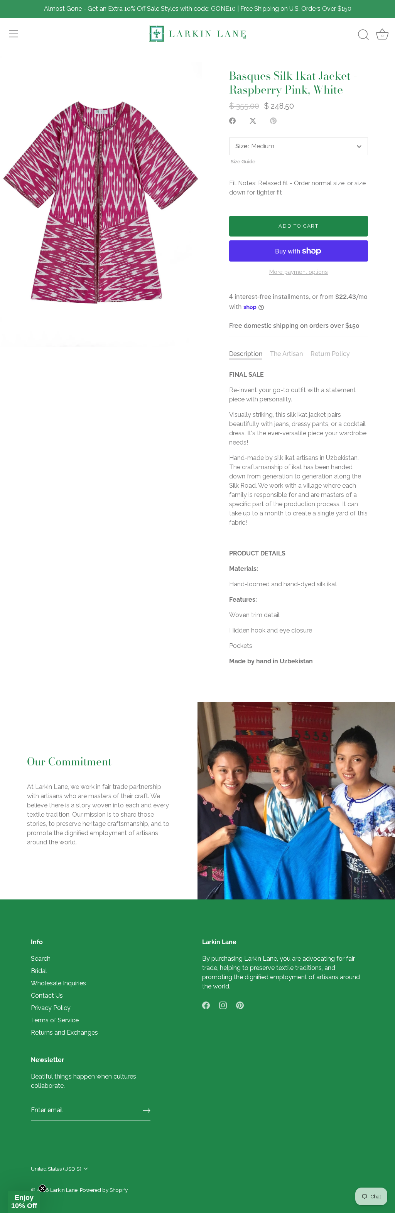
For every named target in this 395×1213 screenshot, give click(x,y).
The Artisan (286, 353)
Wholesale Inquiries (58, 983)
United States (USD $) (56, 1169)
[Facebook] (206, 1004)
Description (245, 353)
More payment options (298, 271)
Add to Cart (299, 226)
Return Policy (330, 353)
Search (41, 958)
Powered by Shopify (104, 1190)
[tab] (249, 354)
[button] (24, 1202)
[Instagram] (223, 1004)
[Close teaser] (42, 1188)
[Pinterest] (240, 1004)
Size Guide (243, 161)
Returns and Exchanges (64, 1032)
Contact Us (47, 995)
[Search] (363, 35)
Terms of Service (55, 1020)
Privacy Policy (51, 1008)
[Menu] (13, 33)
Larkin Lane (64, 1190)
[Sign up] (146, 1110)
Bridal (39, 971)
